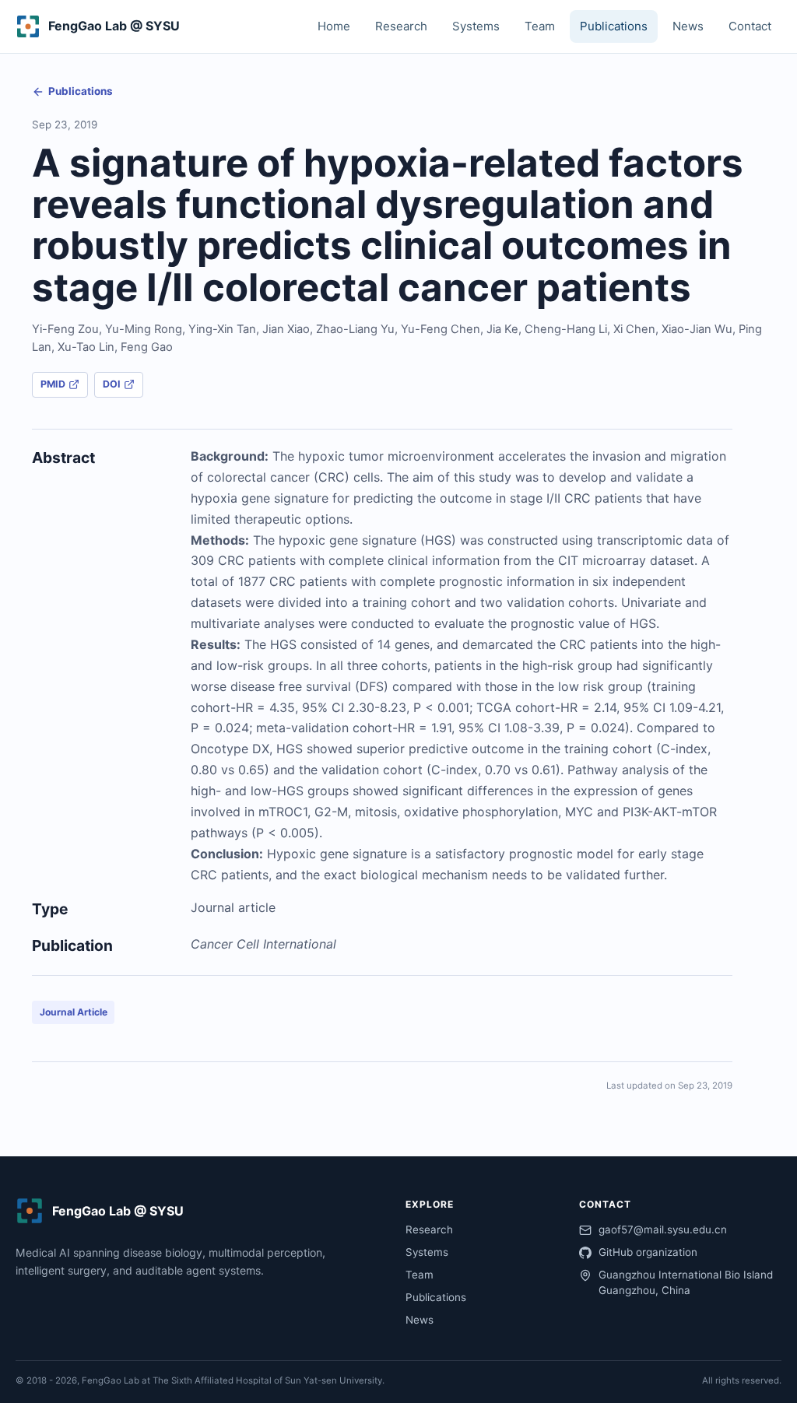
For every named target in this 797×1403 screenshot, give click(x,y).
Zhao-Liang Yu (355, 329)
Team (540, 26)
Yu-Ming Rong (143, 329)
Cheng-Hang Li (566, 329)
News (688, 26)
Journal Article (73, 1012)
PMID (52, 384)
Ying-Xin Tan (222, 329)
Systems (476, 26)
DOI (112, 384)
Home (334, 26)
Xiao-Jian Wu (697, 329)
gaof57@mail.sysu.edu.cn (663, 1229)
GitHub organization (648, 1252)
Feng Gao (147, 347)
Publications (614, 26)
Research (401, 26)
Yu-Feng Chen (440, 329)
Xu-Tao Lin (86, 347)
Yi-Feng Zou (65, 329)
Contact (750, 26)
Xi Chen (634, 329)
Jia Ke (502, 329)
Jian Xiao (286, 329)
